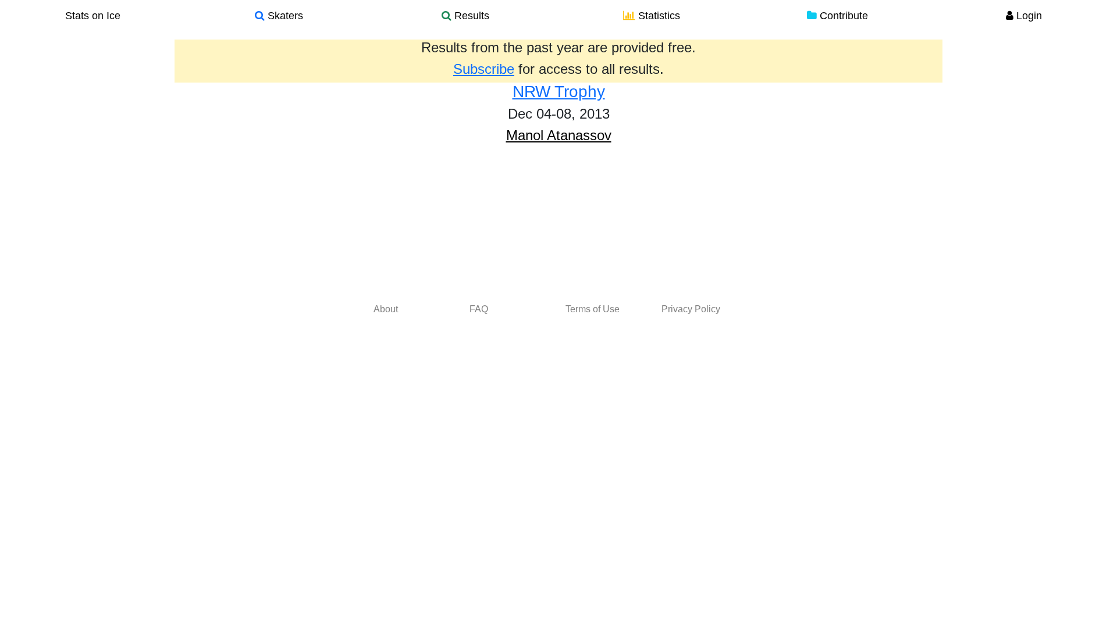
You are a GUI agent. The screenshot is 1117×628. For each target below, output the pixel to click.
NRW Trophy (559, 92)
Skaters (284, 16)
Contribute (842, 16)
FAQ (478, 309)
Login (1027, 16)
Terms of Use (592, 309)
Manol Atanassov (558, 135)
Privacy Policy (690, 309)
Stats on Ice (92, 16)
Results (470, 16)
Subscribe (483, 69)
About (385, 309)
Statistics (657, 16)
